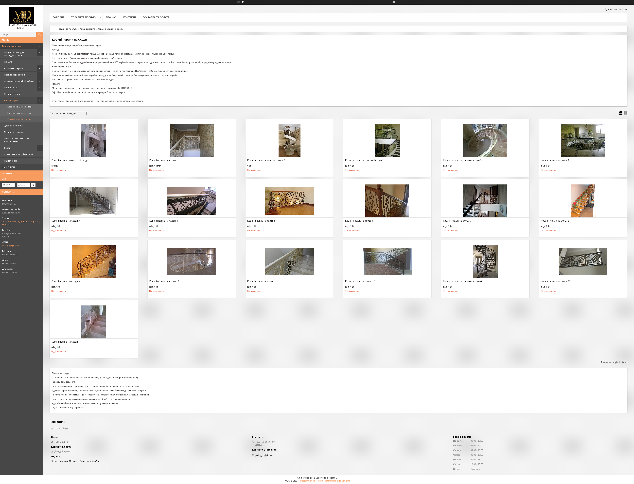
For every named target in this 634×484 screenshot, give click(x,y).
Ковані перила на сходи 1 (163, 160)
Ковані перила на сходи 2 (555, 160)
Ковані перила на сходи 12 (360, 281)
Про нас (111, 17)
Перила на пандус (13, 132)
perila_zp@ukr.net (11, 245)
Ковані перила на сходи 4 (163, 220)
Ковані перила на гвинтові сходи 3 (462, 160)
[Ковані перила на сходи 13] (583, 261)
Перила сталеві (12, 93)
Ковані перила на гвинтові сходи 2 (364, 160)
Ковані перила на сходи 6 (359, 220)
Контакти (129, 17)
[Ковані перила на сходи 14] (94, 321)
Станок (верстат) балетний (18, 154)
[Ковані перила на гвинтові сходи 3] (485, 140)
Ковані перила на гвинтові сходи (69, 160)
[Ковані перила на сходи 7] (485, 200)
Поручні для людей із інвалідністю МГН (15, 54)
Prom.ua (333, 478)
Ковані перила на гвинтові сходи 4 (462, 281)
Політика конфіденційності (337, 481)
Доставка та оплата (156, 17)
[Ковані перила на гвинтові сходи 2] (387, 140)
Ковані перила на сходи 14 (66, 341)
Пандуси (8, 61)
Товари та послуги (11, 46)
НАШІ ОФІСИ (8, 167)
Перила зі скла (11, 87)
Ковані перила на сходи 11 (262, 281)
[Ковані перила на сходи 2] (583, 140)
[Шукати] (39, 34)
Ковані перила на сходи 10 (164, 281)
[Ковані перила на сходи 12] (387, 261)
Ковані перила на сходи (19, 119)
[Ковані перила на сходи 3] (94, 200)
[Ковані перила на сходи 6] (387, 200)
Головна (58, 17)
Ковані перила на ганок (19, 113)
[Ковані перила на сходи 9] (94, 261)
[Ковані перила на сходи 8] (583, 200)
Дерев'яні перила (13, 125)
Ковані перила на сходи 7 (457, 220)
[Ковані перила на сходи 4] (192, 200)
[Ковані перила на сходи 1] (192, 140)
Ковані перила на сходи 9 (65, 281)
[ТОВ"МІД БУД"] (21, 15)
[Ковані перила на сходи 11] (290, 261)
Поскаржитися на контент (311, 481)
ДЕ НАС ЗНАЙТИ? (59, 428)
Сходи (7, 147)
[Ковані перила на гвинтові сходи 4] (485, 261)
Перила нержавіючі (14, 74)
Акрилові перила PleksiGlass (19, 81)
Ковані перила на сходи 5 (261, 220)
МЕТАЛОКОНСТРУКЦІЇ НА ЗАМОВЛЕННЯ (16, 140)
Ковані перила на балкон (19, 106)
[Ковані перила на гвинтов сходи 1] (290, 140)
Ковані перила (11, 100)
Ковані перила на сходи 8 (555, 220)
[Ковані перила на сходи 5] (290, 200)
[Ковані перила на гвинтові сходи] (94, 140)
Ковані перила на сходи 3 (65, 220)
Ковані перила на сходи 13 (556, 281)
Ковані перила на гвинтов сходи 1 (266, 160)
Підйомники (10, 160)
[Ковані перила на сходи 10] (192, 261)
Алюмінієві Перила (13, 68)
